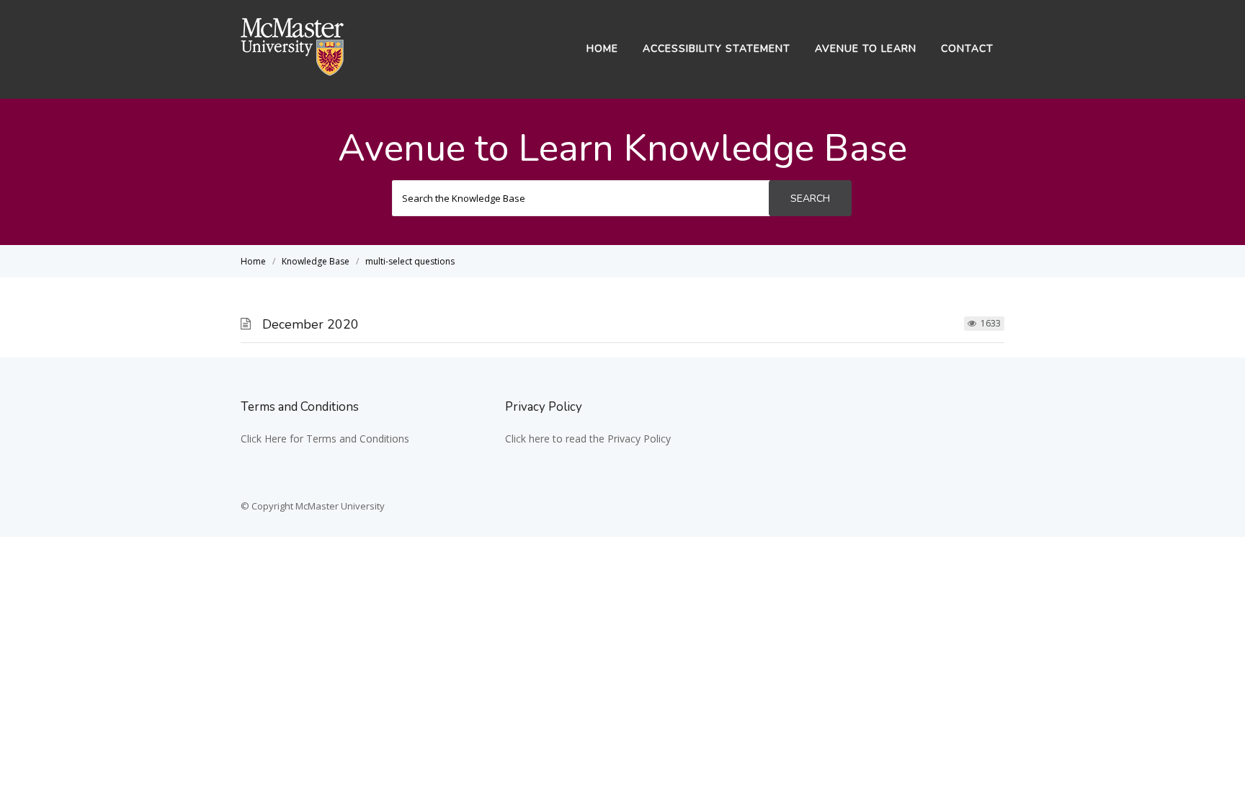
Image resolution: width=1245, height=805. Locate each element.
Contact (967, 48)
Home (602, 48)
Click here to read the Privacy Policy (588, 438)
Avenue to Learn (865, 48)
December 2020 (310, 324)
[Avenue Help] (292, 71)
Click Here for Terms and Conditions (325, 438)
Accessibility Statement (716, 48)
